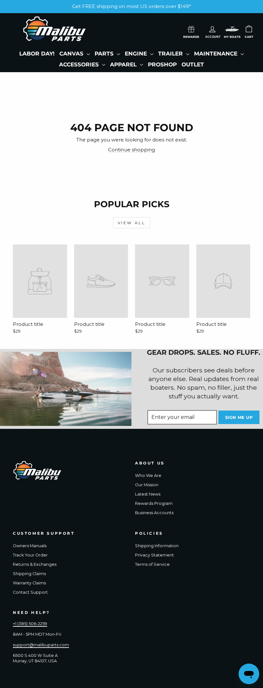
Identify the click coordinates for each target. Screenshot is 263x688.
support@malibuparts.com (41, 644)
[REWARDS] (191, 28)
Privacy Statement (154, 555)
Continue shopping (131, 150)
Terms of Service (152, 564)
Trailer (171, 53)
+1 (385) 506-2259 (30, 623)
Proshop (162, 64)
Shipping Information (157, 545)
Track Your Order (30, 555)
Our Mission (146, 484)
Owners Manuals (30, 545)
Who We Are (148, 475)
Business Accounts (154, 512)
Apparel (124, 64)
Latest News (147, 494)
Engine (136, 53)
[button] (232, 29)
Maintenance (216, 53)
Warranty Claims (29, 583)
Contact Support (30, 592)
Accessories (79, 64)
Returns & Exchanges (34, 564)
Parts (105, 53)
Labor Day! (37, 53)
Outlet (193, 64)
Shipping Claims (29, 573)
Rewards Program (154, 503)
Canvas (72, 53)
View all (132, 222)
